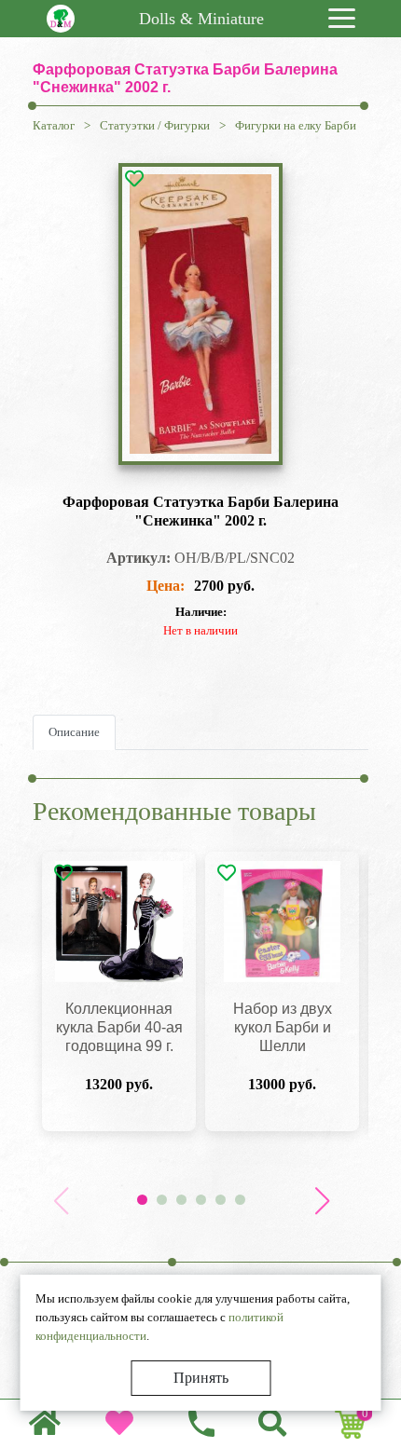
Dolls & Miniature (201, 18)
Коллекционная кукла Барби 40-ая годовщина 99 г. (119, 1027)
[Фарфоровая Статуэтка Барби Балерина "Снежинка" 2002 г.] (200, 314)
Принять (200, 1378)
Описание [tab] (74, 732)
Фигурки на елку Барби (295, 125)
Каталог (54, 125)
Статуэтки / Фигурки (155, 125)
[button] (322, 1201)
